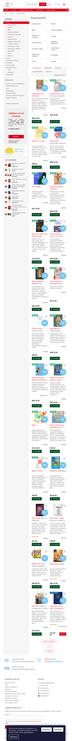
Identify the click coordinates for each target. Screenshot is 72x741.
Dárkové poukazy (11, 93)
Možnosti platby (9, 682)
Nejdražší (58, 68)
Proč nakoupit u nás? (11, 703)
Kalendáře (11, 72)
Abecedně (49, 71)
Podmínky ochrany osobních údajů (15, 694)
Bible (9, 30)
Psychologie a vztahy (14, 46)
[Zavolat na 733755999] (13, 4)
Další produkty (10, 65)
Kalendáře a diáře (11, 67)
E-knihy (8, 58)
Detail (63, 634)
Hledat (42, 4)
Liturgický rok (12, 25)
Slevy (6, 685)
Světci (9, 53)
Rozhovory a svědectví (14, 48)
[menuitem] (6, 10)
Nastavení (13, 737)
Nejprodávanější (37, 71)
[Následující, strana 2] (49, 646)
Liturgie (10, 37)
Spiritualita (11, 51)
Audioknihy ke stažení (12, 60)
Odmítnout (46, 730)
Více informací (28, 732)
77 (52, 646)
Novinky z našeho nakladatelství (15, 83)
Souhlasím (58, 730)
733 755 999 (43, 685)
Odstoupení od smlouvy (12, 700)
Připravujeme (10, 91)
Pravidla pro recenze (11, 696)
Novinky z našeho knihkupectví (15, 95)
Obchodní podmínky (11, 691)
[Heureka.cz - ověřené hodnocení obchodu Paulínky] (16, 151)
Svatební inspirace (11, 98)
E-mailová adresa (14, 129)
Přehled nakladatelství (12, 103)
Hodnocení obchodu (11, 698)
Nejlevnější (48, 68)
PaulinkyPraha (44, 688)
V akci (7, 88)
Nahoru (49, 651)
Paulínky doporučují (12, 86)
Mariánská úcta (12, 39)
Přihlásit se (16, 136)
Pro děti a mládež (13, 44)
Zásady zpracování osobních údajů (14, 141)
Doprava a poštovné (11, 687)
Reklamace (8, 689)
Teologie (10, 56)
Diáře (9, 70)
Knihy (7, 22)
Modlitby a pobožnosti (14, 41)
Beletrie (10, 27)
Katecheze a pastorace (14, 34)
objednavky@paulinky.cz (47, 683)
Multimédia (9, 63)
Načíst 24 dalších (49, 641)
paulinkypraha (44, 693)
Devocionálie (9, 74)
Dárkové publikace (13, 32)
